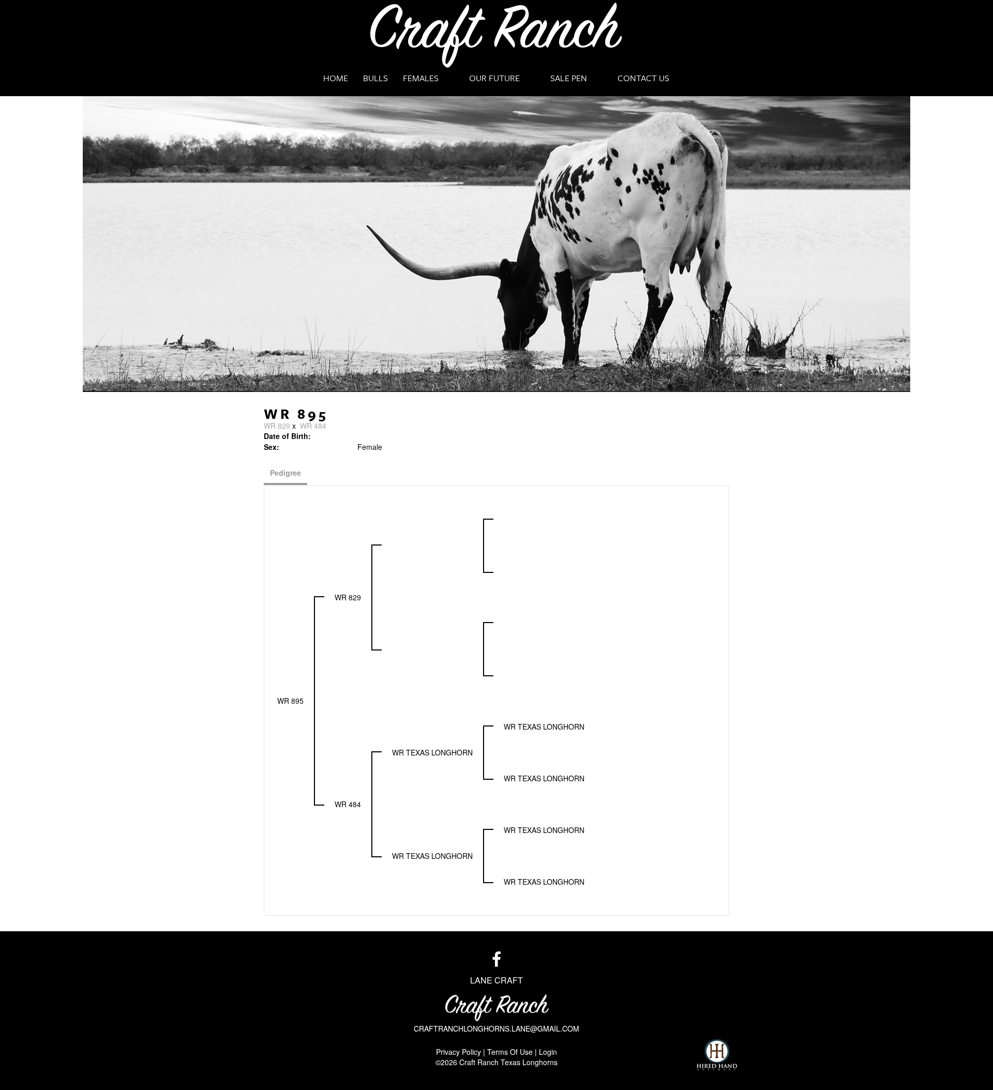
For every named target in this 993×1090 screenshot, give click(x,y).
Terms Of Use (510, 1052)
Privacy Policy (458, 1052)
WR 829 (277, 425)
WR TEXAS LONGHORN (432, 752)
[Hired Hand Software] (717, 1054)
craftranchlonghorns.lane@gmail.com (496, 1028)
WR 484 (313, 425)
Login (548, 1052)
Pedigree (285, 472)
